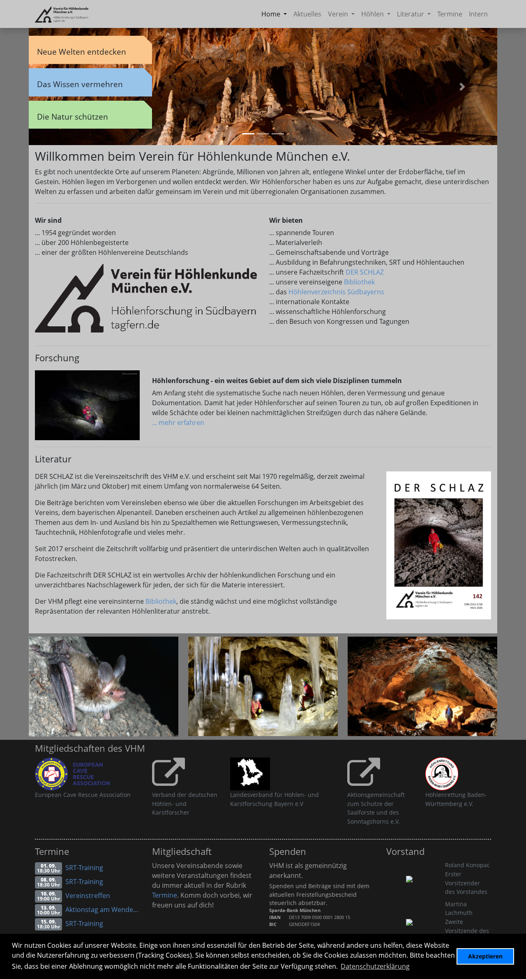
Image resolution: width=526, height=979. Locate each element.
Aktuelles (307, 13)
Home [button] (271, 13)
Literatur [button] (411, 13)
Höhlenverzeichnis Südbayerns (336, 291)
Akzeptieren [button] (485, 956)
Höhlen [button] (373, 13)
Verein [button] (339, 13)
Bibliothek (359, 281)
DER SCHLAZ (365, 272)
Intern (478, 13)
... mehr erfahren (178, 422)
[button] (462, 86)
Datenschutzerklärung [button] (375, 966)
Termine (449, 13)
